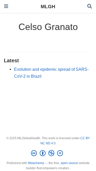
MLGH (48, 6)
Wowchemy (36, 163)
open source (69, 163)
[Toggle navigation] (6, 6)
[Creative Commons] (48, 153)
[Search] (89, 6)
